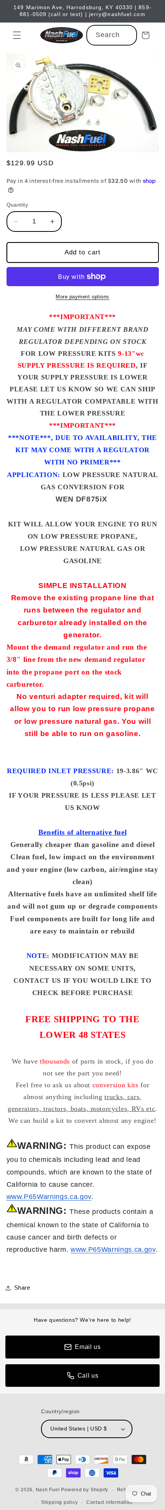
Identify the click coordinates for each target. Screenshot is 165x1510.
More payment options (82, 297)
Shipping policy (59, 1502)
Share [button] (22, 1287)
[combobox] (112, 35)
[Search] (127, 35)
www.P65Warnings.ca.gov (49, 1197)
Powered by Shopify (84, 1490)
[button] (17, 35)
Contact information (109, 1502)
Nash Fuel (48, 1490)
